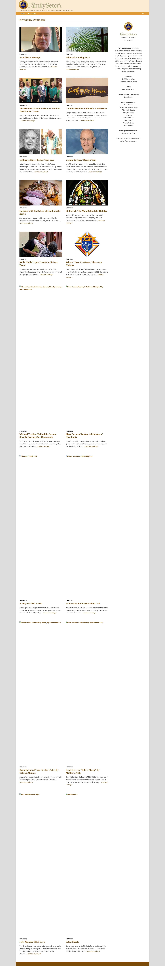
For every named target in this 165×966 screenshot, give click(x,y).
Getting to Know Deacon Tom (81, 160)
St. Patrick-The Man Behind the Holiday (86, 211)
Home (23, 14)
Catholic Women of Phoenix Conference (86, 108)
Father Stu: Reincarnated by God (83, 603)
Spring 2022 (23, 54)
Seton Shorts (72, 942)
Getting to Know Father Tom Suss (36, 160)
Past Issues (32, 14)
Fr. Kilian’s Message (29, 57)
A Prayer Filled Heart (30, 603)
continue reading (72, 69)
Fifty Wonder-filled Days (32, 942)
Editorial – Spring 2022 (78, 57)
